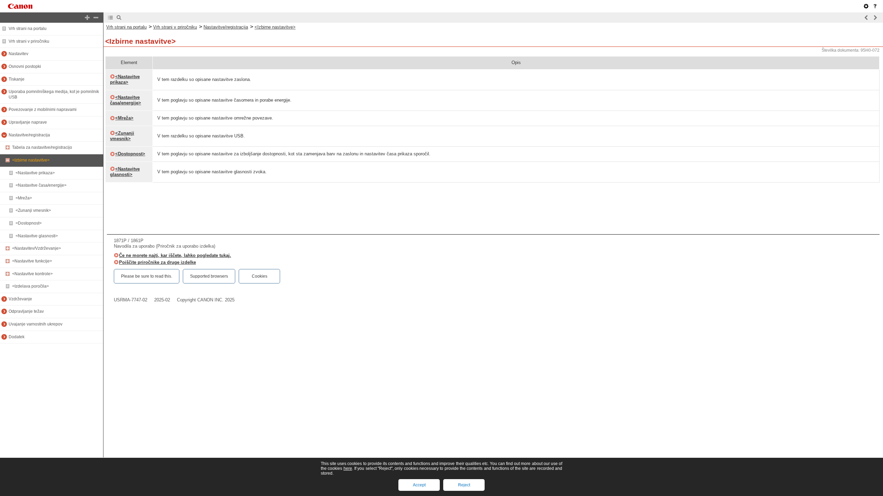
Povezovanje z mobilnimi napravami (43, 109)
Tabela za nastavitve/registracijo (42, 147)
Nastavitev (18, 53)
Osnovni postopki (25, 66)
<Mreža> (24, 198)
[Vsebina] (110, 17)
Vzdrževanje (20, 299)
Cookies (259, 276)
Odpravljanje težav (26, 311)
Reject (464, 485)
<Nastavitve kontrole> (32, 273)
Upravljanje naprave (28, 122)
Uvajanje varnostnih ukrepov (35, 324)
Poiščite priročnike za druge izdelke (157, 262)
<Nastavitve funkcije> (32, 261)
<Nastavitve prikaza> (35, 172)
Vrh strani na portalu (28, 28)
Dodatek (16, 336)
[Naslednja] (875, 17)
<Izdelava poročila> (30, 286)
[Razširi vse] (87, 17)
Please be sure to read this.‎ (146, 276)
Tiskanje (16, 79)
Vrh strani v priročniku (29, 41)
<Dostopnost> (29, 223)
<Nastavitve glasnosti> (37, 236)
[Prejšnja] (866, 17)
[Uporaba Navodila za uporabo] (875, 6)
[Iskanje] (119, 17)
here (348, 468)
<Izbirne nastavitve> (31, 160)
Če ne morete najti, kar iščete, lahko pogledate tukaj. (175, 255)
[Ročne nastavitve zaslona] (866, 6)
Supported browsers (209, 276)
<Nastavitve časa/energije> (41, 185)
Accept (419, 485)
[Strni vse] (96, 17)
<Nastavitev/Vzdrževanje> (36, 248)
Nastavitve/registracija (29, 135)
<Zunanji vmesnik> (33, 210)
